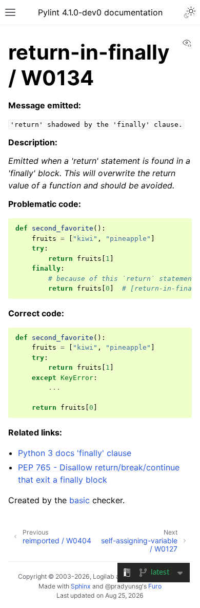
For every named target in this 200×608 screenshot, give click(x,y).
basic (79, 500)
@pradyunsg (123, 586)
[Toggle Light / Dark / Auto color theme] (190, 12)
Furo (155, 586)
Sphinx (81, 586)
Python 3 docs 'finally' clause (74, 453)
